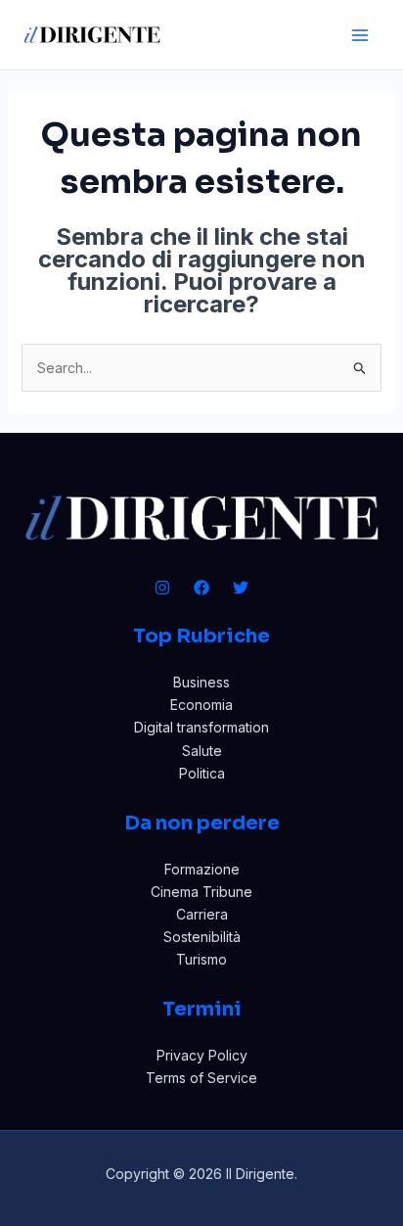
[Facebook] (201, 587)
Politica (202, 773)
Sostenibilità (202, 936)
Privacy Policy (202, 1055)
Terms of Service (201, 1077)
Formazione (202, 869)
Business (201, 682)
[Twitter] (240, 587)
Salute (202, 750)
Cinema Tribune (201, 891)
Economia (201, 704)
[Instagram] (162, 587)
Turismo (201, 959)
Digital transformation (201, 727)
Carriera (202, 914)
